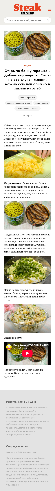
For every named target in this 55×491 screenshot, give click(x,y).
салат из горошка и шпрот (18, 102)
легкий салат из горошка (27, 108)
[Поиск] (47, 20)
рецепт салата (41, 102)
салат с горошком (27, 97)
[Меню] (49, 9)
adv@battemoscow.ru (26, 452)
